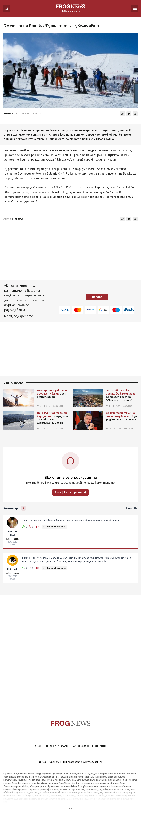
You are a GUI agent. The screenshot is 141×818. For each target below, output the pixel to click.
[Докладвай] (37, 527)
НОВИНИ (8, 113)
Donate (97, 297)
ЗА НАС (37, 746)
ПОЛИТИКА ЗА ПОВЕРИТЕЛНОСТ (89, 746)
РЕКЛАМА (62, 746)
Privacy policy (93, 762)
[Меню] (134, 8)
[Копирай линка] (122, 113)
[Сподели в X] (135, 113)
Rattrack (12, 569)
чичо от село (12, 533)
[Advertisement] (70, 251)
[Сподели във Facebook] (128, 113)
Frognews (17, 219)
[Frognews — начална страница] (71, 723)
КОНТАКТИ (49, 746)
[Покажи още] (70, 808)
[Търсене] (6, 8)
